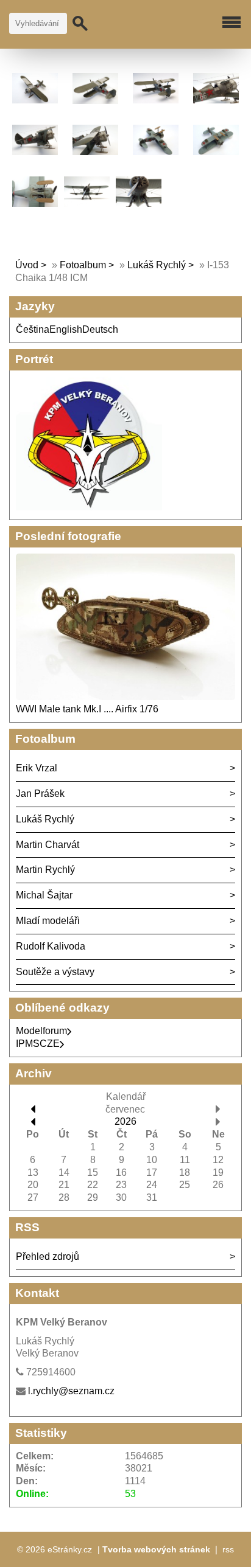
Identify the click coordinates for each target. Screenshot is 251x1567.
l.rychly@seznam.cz (71, 1391)
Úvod (26, 265)
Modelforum (41, 1031)
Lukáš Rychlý (156, 265)
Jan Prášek (40, 793)
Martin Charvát (47, 844)
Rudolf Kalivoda (50, 946)
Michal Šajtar (44, 895)
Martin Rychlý (45, 869)
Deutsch (100, 329)
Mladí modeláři (48, 921)
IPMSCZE (38, 1043)
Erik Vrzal (36, 768)
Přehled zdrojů (47, 1256)
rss (228, 1549)
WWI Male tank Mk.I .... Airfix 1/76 (87, 709)
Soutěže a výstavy (55, 972)
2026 (125, 1121)
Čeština (32, 329)
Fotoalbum (83, 265)
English (65, 329)
